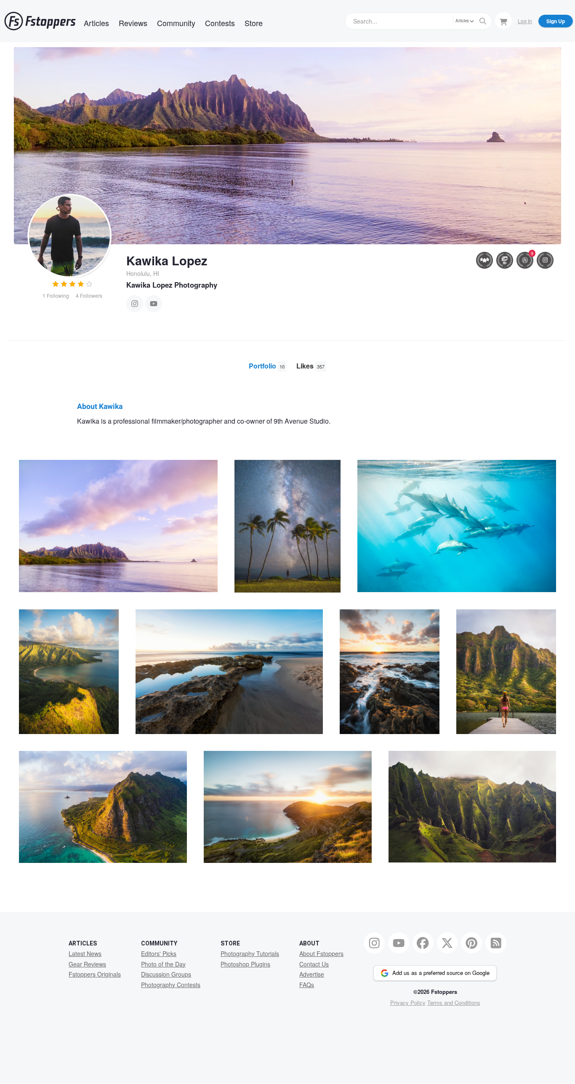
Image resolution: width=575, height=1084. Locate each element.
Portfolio (267, 366)
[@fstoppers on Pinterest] (471, 942)
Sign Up (555, 21)
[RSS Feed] (495, 942)
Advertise (311, 974)
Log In (525, 20)
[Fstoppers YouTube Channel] (398, 942)
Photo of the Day (163, 964)
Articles (96, 22)
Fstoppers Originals (95, 974)
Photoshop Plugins (245, 964)
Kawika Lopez (167, 260)
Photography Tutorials (250, 953)
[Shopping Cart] (503, 20)
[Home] (40, 21)
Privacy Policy (408, 1003)
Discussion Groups (166, 974)
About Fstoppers (321, 953)
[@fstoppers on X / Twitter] (447, 942)
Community (176, 22)
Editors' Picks (158, 953)
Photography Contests (170, 984)
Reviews (133, 22)
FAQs (306, 984)
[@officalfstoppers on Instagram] (374, 942)
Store (254, 22)
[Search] (483, 21)
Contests (220, 22)
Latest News (85, 953)
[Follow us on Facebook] (423, 942)
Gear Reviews (87, 964)
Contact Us (314, 964)
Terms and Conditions (453, 1003)
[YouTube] (153, 303)
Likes (310, 366)
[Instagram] (134, 303)
